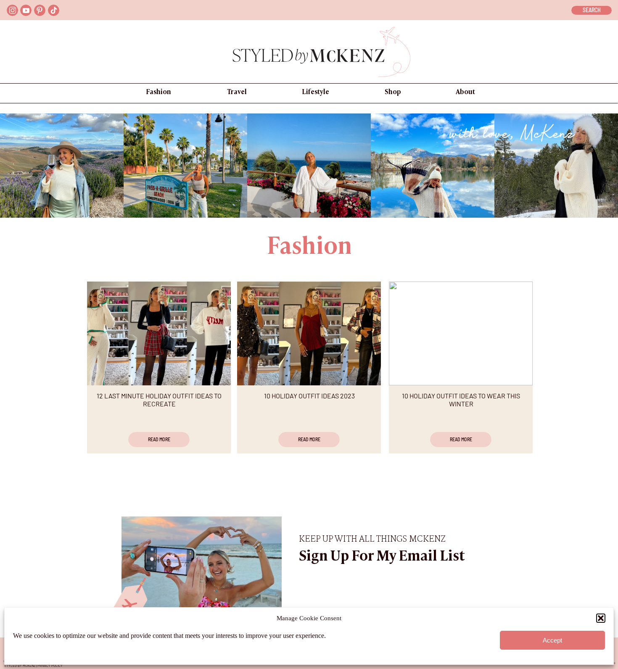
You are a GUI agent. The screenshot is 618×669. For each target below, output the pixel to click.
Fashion (309, 247)
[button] (601, 618)
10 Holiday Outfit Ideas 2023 (309, 396)
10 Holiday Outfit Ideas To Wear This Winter (461, 400)
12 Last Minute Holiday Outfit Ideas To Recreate (159, 400)
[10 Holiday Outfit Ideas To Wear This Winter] (461, 333)
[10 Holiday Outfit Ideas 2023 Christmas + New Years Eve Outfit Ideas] (309, 333)
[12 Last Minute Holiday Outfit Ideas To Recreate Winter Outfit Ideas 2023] (159, 333)
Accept (552, 640)
